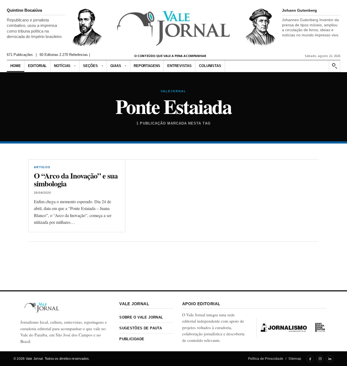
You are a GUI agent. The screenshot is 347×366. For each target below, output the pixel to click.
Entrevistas (179, 66)
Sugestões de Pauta (140, 328)
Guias (115, 66)
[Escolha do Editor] (320, 327)
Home (15, 66)
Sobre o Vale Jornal (141, 317)
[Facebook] (310, 358)
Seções (90, 66)
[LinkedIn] (329, 358)
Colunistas (210, 66)
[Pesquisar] (334, 66)
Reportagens (147, 66)
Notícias (62, 66)
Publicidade (131, 339)
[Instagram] (320, 358)
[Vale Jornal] (41, 308)
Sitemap (294, 359)
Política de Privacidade (266, 359)
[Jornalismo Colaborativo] (284, 327)
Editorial (37, 66)
